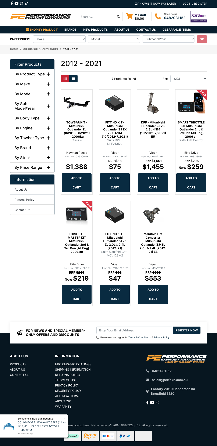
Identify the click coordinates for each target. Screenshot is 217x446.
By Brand (22, 147)
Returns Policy (24, 199)
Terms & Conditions (139, 337)
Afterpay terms (67, 396)
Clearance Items (177, 29)
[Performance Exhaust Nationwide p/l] (40, 16)
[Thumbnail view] (65, 78)
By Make (22, 84)
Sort (165, 78)
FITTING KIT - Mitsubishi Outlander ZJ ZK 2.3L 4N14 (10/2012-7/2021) (115, 129)
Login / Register (195, 3)
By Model (22, 94)
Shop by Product (43, 29)
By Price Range (28, 167)
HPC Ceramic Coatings (73, 364)
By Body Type (27, 118)
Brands (70, 29)
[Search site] (118, 16)
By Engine (23, 128)
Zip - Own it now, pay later (155, 3)
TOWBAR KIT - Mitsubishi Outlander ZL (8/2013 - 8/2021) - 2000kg (77, 129)
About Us (121, 29)
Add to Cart (76, 182)
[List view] (73, 78)
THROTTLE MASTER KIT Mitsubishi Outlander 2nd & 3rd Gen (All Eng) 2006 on (76, 242)
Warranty (63, 406)
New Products (95, 29)
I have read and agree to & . (135, 337)
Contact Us (146, 29)
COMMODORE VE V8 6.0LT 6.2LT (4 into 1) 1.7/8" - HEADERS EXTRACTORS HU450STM (41, 426)
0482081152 (174, 18)
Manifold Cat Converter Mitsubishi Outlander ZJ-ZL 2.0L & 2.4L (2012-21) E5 (153, 242)
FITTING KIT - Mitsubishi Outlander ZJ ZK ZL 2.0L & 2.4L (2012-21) (115, 241)
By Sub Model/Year (24, 106)
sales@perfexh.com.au (170, 380)
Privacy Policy (161, 337)
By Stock (22, 157)
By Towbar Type (29, 138)
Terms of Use (66, 380)
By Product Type (29, 74)
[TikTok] (26, 2)
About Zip (63, 401)
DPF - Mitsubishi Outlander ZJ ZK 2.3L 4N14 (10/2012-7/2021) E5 (153, 129)
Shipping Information (73, 369)
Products (18, 364)
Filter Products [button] (28, 64)
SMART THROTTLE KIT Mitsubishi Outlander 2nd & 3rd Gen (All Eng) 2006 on (191, 129)
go (202, 39)
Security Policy (68, 390)
